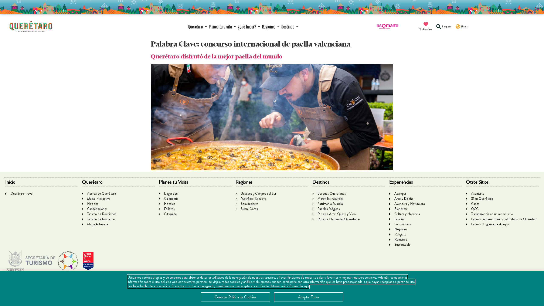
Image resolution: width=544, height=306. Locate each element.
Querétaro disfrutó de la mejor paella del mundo (216, 56)
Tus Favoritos (425, 29)
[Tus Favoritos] (426, 24)
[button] (198, 26)
